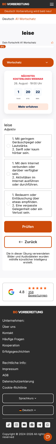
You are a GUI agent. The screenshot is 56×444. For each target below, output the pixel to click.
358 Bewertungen (37, 294)
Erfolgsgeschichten (15, 351)
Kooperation (11, 345)
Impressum (10, 369)
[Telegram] (39, 424)
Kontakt (7, 333)
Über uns (9, 326)
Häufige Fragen (13, 339)
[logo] (15, 4)
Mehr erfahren (28, 106)
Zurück (31, 242)
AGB (5, 375)
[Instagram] (16, 424)
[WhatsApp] (47, 424)
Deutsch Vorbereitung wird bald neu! (28, 11)
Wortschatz (14, 62)
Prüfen (28, 227)
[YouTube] (24, 424)
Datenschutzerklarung (15, 381)
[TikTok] (8, 424)
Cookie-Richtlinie (14, 387)
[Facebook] (32, 424)
